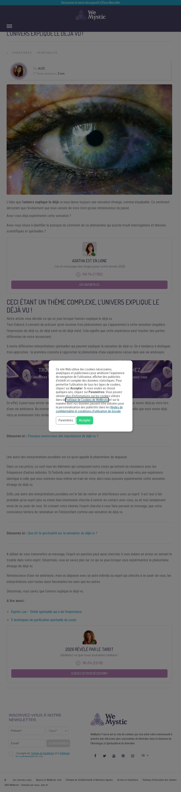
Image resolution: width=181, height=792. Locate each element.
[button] (66, 420)
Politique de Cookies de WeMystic (87, 400)
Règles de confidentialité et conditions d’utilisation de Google (89, 409)
